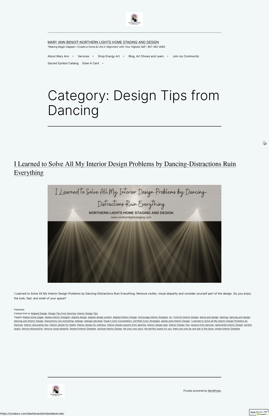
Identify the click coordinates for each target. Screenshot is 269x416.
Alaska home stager (33, 317)
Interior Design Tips (87, 313)
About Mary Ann (58, 56)
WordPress (214, 390)
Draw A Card (90, 63)
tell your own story (133, 328)
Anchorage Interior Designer (153, 317)
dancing (224, 317)
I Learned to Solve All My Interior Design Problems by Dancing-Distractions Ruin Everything (125, 168)
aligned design (79, 317)
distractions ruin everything (59, 321)
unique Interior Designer (227, 328)
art (170, 317)
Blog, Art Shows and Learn (146, 56)
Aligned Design (39, 313)
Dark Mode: (257, 412)
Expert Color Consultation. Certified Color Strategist (132, 321)
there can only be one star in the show (193, 328)
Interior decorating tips (36, 324)
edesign (79, 321)
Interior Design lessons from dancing (126, 324)
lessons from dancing (202, 324)
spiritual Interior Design (109, 328)
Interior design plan (157, 324)
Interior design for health (63, 324)
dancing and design (239, 317)
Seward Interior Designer (83, 328)
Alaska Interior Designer (57, 317)
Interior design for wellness (91, 324)
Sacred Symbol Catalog (63, 63)
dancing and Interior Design (28, 321)
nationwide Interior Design (229, 324)
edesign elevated (93, 321)
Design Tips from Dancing (62, 313)
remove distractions (32, 328)
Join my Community (186, 56)
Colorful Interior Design (185, 317)
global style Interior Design (175, 321)
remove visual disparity (56, 328)
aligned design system (100, 317)
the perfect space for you (158, 328)
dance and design (209, 317)
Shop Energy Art (109, 56)
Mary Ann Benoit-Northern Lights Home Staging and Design (103, 42)
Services (83, 56)
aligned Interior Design (125, 317)
